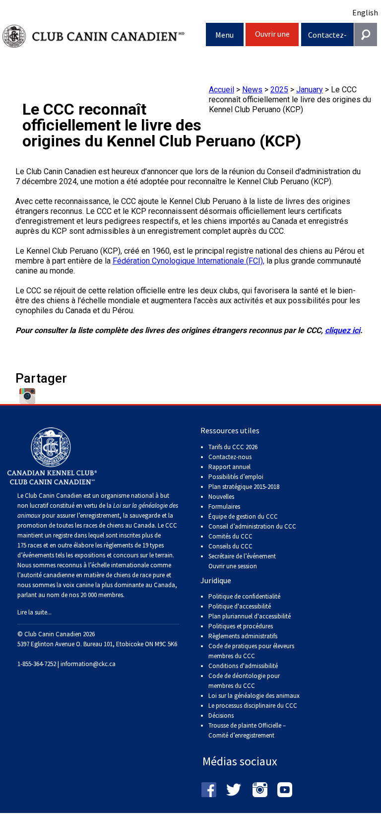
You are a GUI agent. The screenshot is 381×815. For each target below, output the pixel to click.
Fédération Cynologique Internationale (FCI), (188, 261)
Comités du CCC (230, 536)
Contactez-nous (327, 38)
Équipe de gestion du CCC (243, 516)
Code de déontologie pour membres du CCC (244, 681)
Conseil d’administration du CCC (252, 526)
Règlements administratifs (242, 636)
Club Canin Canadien (104, 36)
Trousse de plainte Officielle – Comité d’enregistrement (247, 730)
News (252, 89)
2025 (279, 89)
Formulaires (224, 506)
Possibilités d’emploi (235, 477)
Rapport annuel (229, 467)
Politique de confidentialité (244, 596)
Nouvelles (221, 496)
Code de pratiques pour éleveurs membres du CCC (251, 651)
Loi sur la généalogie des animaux (254, 695)
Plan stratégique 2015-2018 (243, 486)
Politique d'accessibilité (239, 606)
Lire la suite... (34, 612)
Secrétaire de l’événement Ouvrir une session (242, 561)
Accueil (221, 89)
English (365, 12)
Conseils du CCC (230, 546)
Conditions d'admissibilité (243, 666)
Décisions (221, 715)
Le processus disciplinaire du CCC (252, 705)
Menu (224, 35)
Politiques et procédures (240, 626)
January (309, 89)
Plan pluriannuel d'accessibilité (249, 616)
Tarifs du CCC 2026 (232, 447)
